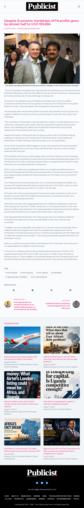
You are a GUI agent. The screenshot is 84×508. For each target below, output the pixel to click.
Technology (19, 499)
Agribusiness (31, 499)
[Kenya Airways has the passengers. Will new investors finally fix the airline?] (22, 340)
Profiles (51, 499)
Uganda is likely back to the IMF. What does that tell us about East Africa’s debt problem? (60, 359)
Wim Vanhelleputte (39, 277)
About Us (14, 496)
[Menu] (79, 6)
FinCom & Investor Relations (29, 28)
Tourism (35, 364)
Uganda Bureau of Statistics (16, 277)
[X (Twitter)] (32, 290)
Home (7, 496)
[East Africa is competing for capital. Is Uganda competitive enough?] (62, 384)
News (45, 496)
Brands (76, 496)
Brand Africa (26, 496)
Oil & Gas (8, 499)
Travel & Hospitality (11, 367)
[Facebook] (13, 290)
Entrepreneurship (64, 499)
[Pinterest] (51, 290)
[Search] (5, 6)
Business (7, 364)
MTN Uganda (42, 273)
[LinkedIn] (70, 290)
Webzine (37, 496)
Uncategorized (9, 459)
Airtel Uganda (11, 273)
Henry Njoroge (26, 273)
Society (35, 456)
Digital (20, 412)
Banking (46, 367)
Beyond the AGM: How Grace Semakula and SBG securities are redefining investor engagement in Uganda (62, 451)
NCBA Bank (56, 273)
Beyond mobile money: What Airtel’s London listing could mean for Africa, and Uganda (21, 404)
